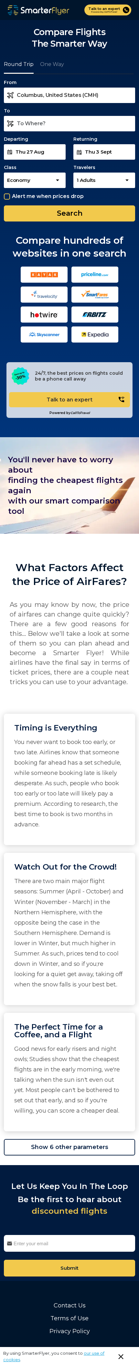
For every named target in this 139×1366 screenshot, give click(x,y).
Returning (85, 139)
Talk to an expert (69, 400)
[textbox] (76, 95)
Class (10, 167)
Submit (69, 1268)
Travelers (84, 167)
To (7, 111)
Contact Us (70, 1305)
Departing (16, 139)
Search (69, 213)
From (10, 82)
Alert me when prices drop (48, 196)
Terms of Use (69, 1318)
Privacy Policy (69, 1331)
